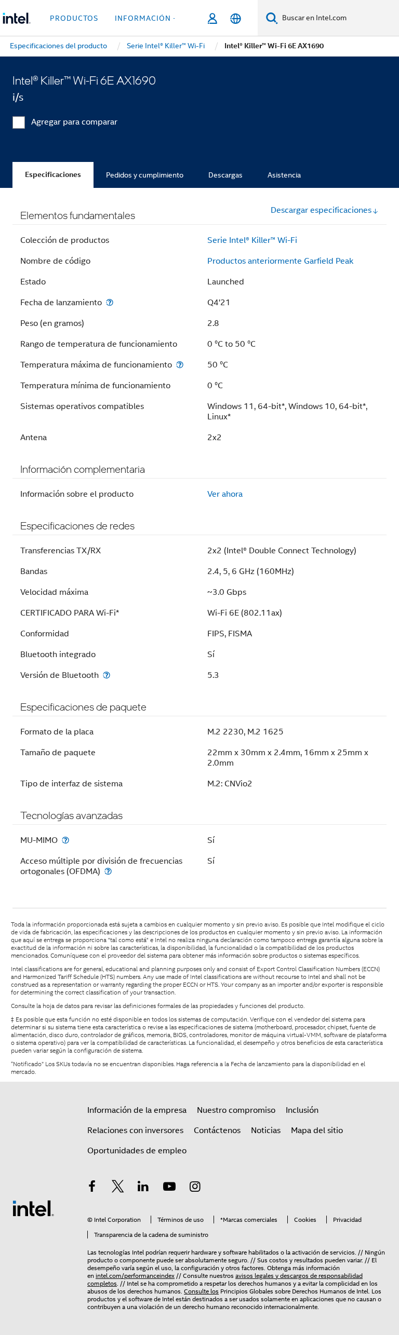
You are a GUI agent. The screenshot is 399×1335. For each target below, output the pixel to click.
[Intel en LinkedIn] (143, 1188)
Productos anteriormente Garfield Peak (280, 261)
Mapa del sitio (317, 1130)
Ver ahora (225, 494)
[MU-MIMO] (65, 840)
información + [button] (146, 18)
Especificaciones (53, 175)
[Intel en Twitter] (118, 1188)
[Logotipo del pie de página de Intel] (33, 1208)
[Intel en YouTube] (169, 1188)
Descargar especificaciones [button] (321, 210)
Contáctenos (217, 1130)
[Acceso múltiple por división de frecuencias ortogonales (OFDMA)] (108, 871)
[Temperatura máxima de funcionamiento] (179, 364)
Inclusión (302, 1110)
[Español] (236, 18)
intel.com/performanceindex (135, 1275)
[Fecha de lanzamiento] (109, 302)
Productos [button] (74, 18)
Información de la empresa (137, 1110)
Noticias (266, 1130)
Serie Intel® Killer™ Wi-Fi (252, 240)
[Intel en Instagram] (195, 1188)
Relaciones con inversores (135, 1130)
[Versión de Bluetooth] (106, 675)
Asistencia (284, 175)
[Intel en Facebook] (92, 1188)
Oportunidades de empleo (137, 1151)
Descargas (225, 175)
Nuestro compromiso (236, 1110)
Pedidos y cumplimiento (144, 175)
